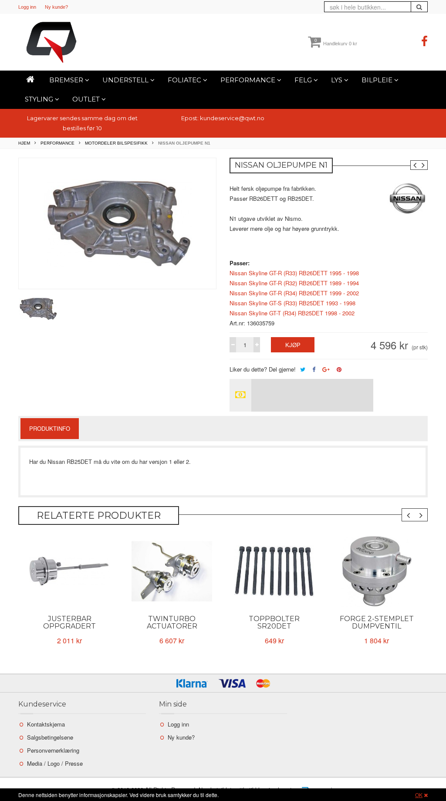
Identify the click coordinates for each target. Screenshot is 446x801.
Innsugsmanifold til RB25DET (274, 622)
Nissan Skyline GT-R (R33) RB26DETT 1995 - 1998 (294, 273)
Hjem (24, 143)
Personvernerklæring (53, 750)
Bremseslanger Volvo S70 (69, 622)
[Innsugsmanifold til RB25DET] (274, 571)
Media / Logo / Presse (55, 763)
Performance (248, 80)
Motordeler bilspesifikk (116, 143)
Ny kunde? (56, 7)
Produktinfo (49, 428)
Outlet (86, 99)
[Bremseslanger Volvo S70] (69, 571)
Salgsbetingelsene (50, 737)
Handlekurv (335, 43)
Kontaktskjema (46, 724)
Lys (337, 80)
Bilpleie (378, 80)
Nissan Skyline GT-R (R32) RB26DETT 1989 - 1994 (294, 283)
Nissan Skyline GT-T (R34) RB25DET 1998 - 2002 (292, 313)
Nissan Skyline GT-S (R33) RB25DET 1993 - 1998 (292, 303)
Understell (126, 80)
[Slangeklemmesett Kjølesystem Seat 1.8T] (376, 571)
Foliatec (185, 80)
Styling (40, 99)
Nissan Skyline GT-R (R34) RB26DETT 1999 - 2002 (294, 293)
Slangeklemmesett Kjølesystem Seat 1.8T (376, 626)
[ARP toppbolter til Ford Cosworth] (172, 571)
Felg (304, 80)
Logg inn (27, 7)
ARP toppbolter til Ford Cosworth (172, 622)
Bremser (67, 80)
